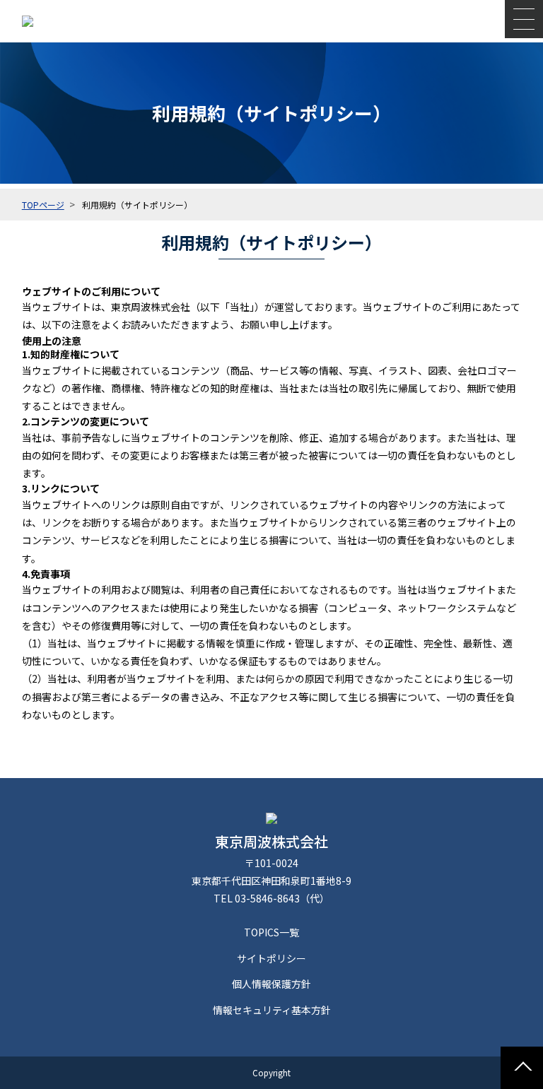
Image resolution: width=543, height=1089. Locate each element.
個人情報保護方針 (271, 984)
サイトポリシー (271, 958)
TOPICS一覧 (271, 932)
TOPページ (43, 205)
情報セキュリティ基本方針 (272, 1010)
